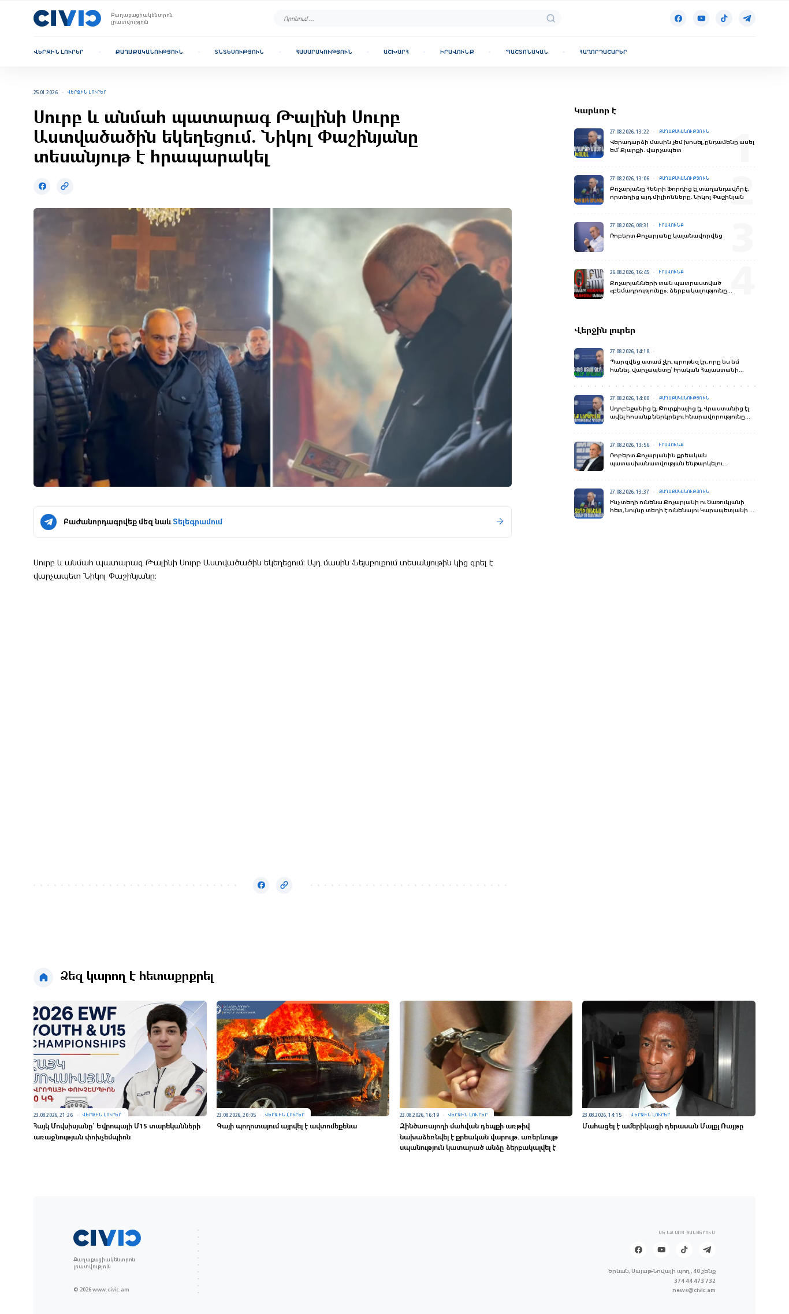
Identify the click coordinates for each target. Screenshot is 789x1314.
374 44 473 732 (695, 1280)
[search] (551, 18)
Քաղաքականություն (149, 52)
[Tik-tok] (724, 18)
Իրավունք (457, 52)
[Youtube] (701, 18)
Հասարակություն (324, 52)
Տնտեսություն (239, 52)
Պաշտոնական (526, 52)
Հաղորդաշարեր (603, 52)
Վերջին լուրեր (59, 52)
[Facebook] (678, 18)
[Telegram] (747, 18)
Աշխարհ (396, 52)
